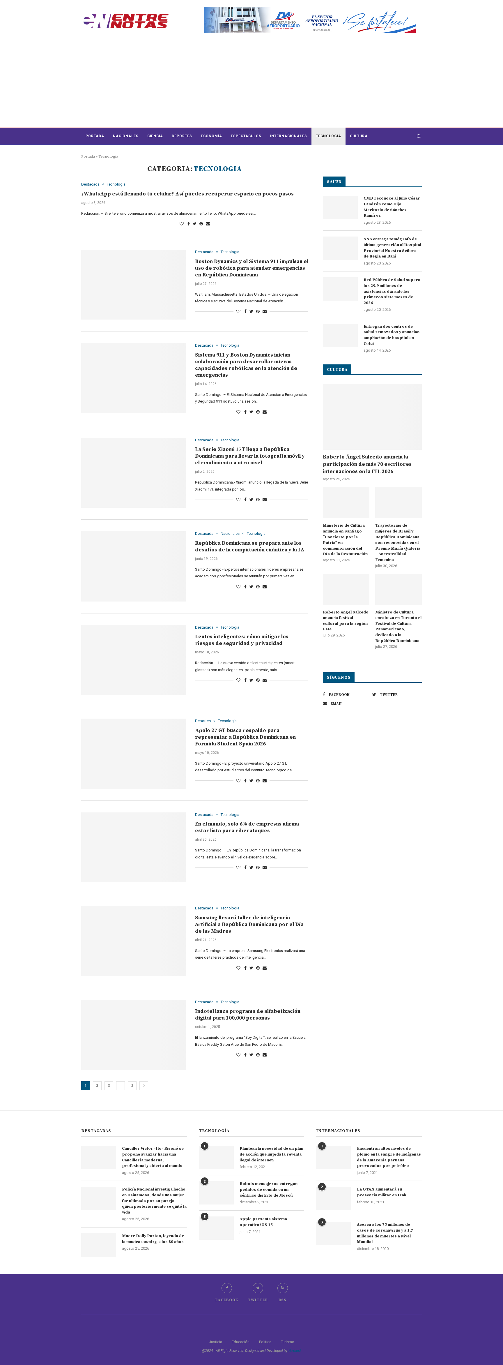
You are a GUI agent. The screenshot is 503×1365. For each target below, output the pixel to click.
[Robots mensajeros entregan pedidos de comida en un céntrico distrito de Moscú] (216, 1192)
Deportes (182, 136)
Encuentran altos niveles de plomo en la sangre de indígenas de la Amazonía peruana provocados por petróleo (389, 1157)
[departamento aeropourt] (310, 9)
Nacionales (126, 136)
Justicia (215, 1342)
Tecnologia (328, 136)
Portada (95, 136)
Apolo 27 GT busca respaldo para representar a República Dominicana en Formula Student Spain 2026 (245, 737)
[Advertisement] (251, 84)
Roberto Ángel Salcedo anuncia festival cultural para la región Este (346, 621)
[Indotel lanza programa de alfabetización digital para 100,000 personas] (133, 1035)
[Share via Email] (208, 223)
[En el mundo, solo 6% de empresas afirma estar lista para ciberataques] (133, 847)
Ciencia (155, 136)
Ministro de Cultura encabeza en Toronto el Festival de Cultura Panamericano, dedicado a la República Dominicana (398, 626)
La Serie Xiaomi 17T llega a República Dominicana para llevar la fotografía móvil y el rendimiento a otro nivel (250, 456)
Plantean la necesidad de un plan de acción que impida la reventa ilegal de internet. (271, 1154)
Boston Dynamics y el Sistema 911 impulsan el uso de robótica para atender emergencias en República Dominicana (251, 268)
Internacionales (288, 136)
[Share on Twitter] (194, 223)
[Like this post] (182, 223)
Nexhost (294, 1351)
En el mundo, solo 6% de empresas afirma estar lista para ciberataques (247, 827)
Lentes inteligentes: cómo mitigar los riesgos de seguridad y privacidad (241, 640)
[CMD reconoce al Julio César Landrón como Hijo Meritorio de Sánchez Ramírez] (340, 207)
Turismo (287, 1342)
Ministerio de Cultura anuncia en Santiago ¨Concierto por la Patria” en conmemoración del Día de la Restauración (345, 540)
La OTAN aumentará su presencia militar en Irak (381, 1192)
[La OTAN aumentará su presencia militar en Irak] (333, 1198)
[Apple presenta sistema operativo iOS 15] (216, 1228)
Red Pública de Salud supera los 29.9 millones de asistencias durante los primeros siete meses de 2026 (392, 291)
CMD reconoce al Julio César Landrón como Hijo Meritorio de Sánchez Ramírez (392, 207)
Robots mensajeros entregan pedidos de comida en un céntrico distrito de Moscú (268, 1189)
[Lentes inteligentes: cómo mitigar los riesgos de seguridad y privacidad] (133, 660)
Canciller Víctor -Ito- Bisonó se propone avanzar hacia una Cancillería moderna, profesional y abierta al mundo (153, 1157)
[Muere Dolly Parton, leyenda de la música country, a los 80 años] (98, 1245)
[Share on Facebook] (188, 223)
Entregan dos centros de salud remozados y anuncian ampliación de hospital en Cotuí (391, 335)
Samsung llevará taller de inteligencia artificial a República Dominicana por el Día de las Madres (249, 924)
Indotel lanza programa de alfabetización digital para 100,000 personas (247, 1014)
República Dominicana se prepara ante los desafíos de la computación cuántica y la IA (249, 546)
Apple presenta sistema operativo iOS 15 (263, 1222)
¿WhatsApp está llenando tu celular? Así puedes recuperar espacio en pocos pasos (187, 194)
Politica (265, 1342)
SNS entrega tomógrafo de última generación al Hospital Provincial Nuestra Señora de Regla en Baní (392, 248)
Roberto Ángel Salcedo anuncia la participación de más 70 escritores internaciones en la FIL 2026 (367, 464)
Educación (240, 1342)
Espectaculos (246, 136)
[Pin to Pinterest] (201, 223)
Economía (211, 136)
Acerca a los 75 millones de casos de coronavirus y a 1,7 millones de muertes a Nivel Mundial (385, 1233)
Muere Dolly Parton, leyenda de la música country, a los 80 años (153, 1238)
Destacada (90, 184)
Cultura (359, 136)
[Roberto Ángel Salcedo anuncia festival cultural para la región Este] (346, 589)
